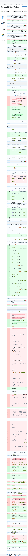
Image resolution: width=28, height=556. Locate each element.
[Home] (1, 1)
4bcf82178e (19, 11)
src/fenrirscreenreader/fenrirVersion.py (13, 300)
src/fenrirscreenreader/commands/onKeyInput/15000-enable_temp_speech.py (15, 66)
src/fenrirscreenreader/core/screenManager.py (14, 161)
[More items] (26, 4)
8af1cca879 (15, 11)
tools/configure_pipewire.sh (12, 308)
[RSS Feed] (15, 2)
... (1, 9)
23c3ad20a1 (25, 11)
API (18, 555)
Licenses (16, 555)
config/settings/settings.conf (12, 35)
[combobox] (23, 13)
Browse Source (24, 6)
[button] (17, 2)
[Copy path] (16, 15)
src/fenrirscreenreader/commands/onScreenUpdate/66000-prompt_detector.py (15, 125)
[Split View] (25, 13)
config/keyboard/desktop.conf (12, 15)
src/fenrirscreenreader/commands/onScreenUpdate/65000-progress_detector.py (15, 83)
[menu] (26, 13)
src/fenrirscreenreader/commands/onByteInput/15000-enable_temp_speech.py (15, 49)
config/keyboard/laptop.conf (12, 25)
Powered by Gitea (8, 554)
